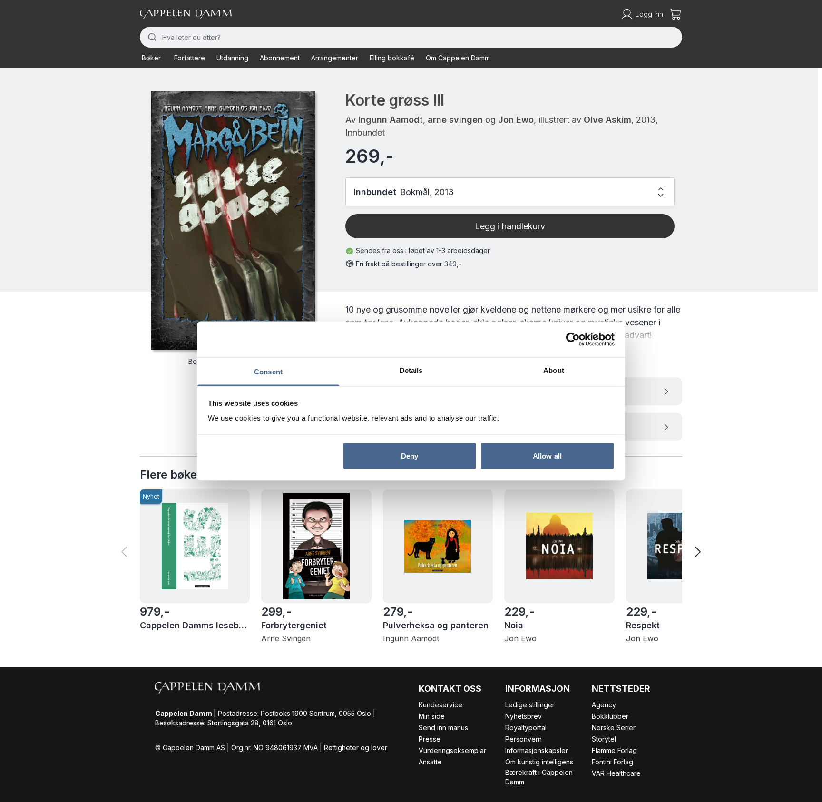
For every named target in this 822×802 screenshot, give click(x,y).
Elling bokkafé (392, 58)
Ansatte (430, 762)
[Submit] (151, 37)
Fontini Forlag (612, 762)
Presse (429, 739)
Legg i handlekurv (510, 226)
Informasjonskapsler (536, 750)
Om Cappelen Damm (458, 58)
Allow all (547, 455)
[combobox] (411, 37)
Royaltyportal (526, 728)
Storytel (604, 739)
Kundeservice (440, 705)
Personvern (523, 739)
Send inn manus (443, 728)
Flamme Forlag (614, 750)
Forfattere (189, 58)
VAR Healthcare (616, 773)
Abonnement (280, 58)
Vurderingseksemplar (452, 750)
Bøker (151, 58)
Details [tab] (411, 370)
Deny (409, 455)
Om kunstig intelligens (539, 762)
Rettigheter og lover (355, 747)
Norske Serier (614, 728)
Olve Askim (607, 120)
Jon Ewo (516, 120)
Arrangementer (334, 58)
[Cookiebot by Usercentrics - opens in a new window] (573, 339)
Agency (604, 705)
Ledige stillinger (530, 705)
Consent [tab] (268, 372)
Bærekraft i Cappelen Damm (539, 777)
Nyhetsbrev (523, 716)
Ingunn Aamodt (390, 120)
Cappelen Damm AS (194, 747)
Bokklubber (610, 716)
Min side (432, 716)
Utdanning (232, 58)
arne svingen (455, 120)
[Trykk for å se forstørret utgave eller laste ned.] (233, 220)
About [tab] (553, 370)
